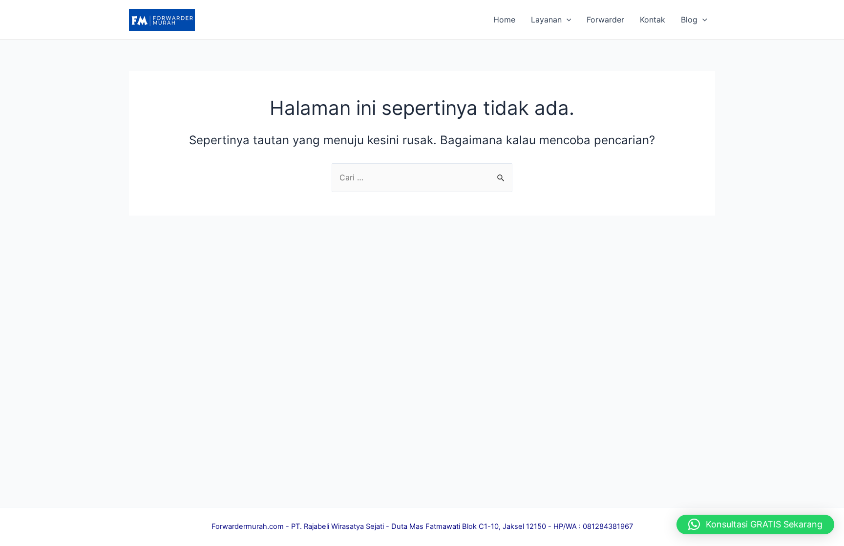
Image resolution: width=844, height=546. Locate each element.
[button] (755, 524)
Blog (689, 19)
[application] (566, 19)
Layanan (546, 19)
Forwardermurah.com (247, 526)
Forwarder (605, 19)
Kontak (652, 19)
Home (504, 19)
